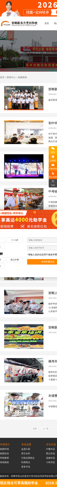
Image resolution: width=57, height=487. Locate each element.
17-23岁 (14, 240)
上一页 (45, 429)
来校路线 (4, 462)
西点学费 (15, 260)
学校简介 (5, 444)
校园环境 (4, 449)
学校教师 (4, 458)
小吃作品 (50, 462)
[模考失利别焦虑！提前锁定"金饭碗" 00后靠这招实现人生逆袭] (23, 371)
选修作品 (50, 458)
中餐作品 (50, 449)
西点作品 (50, 453)
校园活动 (4, 453)
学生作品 (51, 444)
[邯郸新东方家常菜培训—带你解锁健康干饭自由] (23, 337)
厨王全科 (25, 453)
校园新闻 (22, 77)
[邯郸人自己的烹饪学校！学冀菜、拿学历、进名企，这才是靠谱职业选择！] (23, 303)
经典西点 (25, 462)
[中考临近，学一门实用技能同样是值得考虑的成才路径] (23, 201)
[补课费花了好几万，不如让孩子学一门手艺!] (23, 406)
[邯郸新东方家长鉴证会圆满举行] (23, 99)
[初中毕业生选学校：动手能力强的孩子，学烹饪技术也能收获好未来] (23, 167)
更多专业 (25, 467)
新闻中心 (11, 77)
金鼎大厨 (25, 449)
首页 (47, 23)
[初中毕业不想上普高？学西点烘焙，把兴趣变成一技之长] (23, 133)
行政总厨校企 (28, 458)
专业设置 (26, 444)
